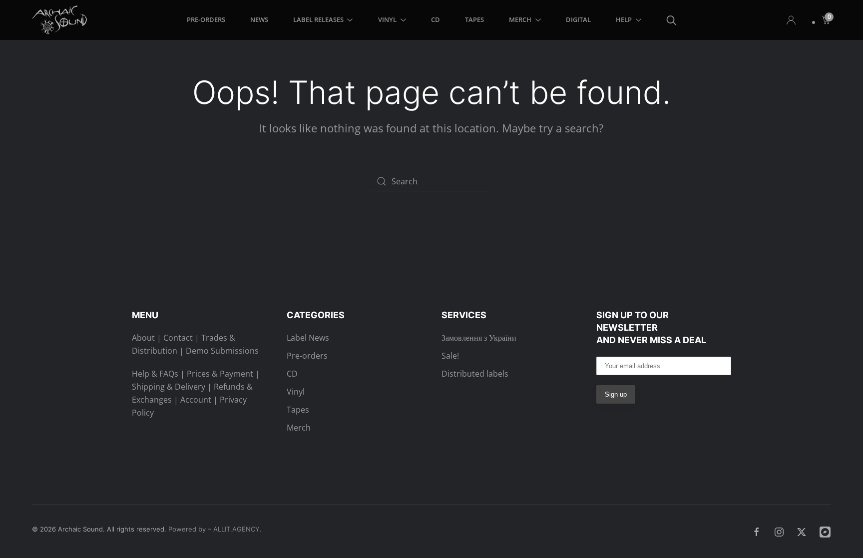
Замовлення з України (478, 337)
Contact (178, 337)
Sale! (450, 355)
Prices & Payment (220, 373)
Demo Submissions (222, 350)
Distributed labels (474, 373)
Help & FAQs (155, 373)
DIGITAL (578, 19)
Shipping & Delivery (168, 386)
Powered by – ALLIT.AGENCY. (214, 529)
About (143, 337)
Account (195, 399)
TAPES (474, 19)
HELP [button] (624, 19)
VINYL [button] (387, 19)
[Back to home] (61, 20)
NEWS (259, 19)
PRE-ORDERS (206, 19)
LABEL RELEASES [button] (318, 19)
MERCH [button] (520, 19)
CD (435, 19)
